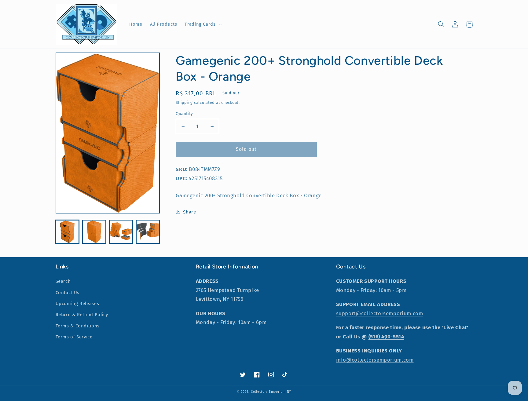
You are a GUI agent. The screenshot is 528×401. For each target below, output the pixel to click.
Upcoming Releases (77, 303)
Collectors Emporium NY (271, 392)
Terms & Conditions (78, 326)
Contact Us (67, 292)
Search (63, 281)
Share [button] (189, 212)
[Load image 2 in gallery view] (94, 231)
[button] (202, 24)
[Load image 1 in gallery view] (67, 231)
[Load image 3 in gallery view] (121, 231)
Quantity (184, 113)
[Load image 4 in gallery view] (148, 231)
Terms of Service (74, 337)
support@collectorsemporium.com (379, 313)
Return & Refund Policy (82, 314)
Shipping (184, 102)
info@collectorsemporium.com (375, 360)
